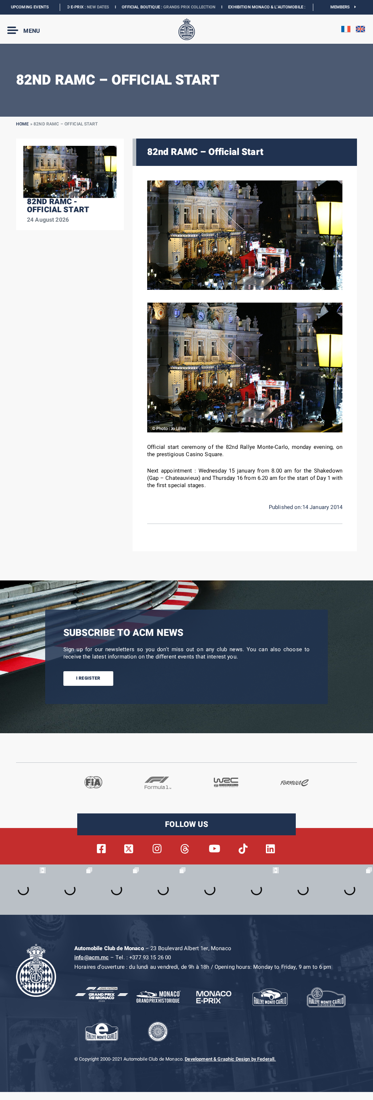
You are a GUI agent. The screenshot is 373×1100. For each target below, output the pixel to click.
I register (88, 678)
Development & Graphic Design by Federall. (230, 1059)
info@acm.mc (91, 957)
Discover (270, 7)
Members (342, 7)
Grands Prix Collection (143, 7)
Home (22, 124)
